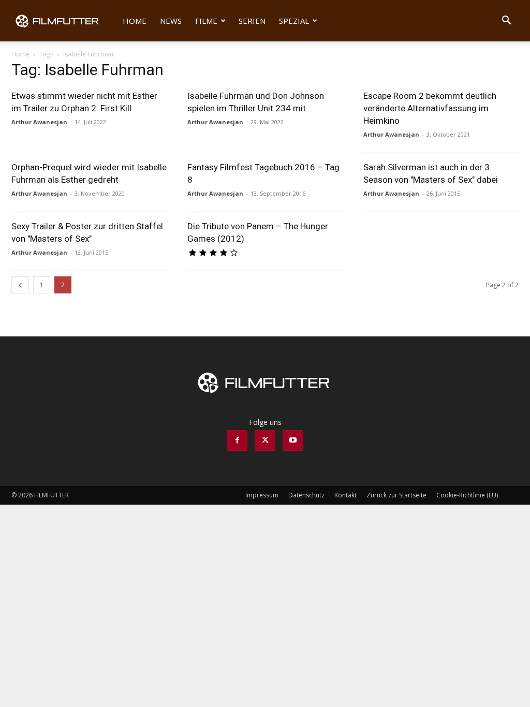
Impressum (261, 495)
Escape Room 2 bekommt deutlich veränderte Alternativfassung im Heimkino (429, 108)
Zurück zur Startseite (396, 495)
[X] (265, 440)
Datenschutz (306, 495)
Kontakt (345, 495)
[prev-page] (20, 284)
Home (134, 21)
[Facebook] (237, 440)
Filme (206, 21)
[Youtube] (293, 440)
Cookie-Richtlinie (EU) (467, 495)
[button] (506, 21)
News (171, 21)
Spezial (294, 21)
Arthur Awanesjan (39, 122)
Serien (252, 21)
